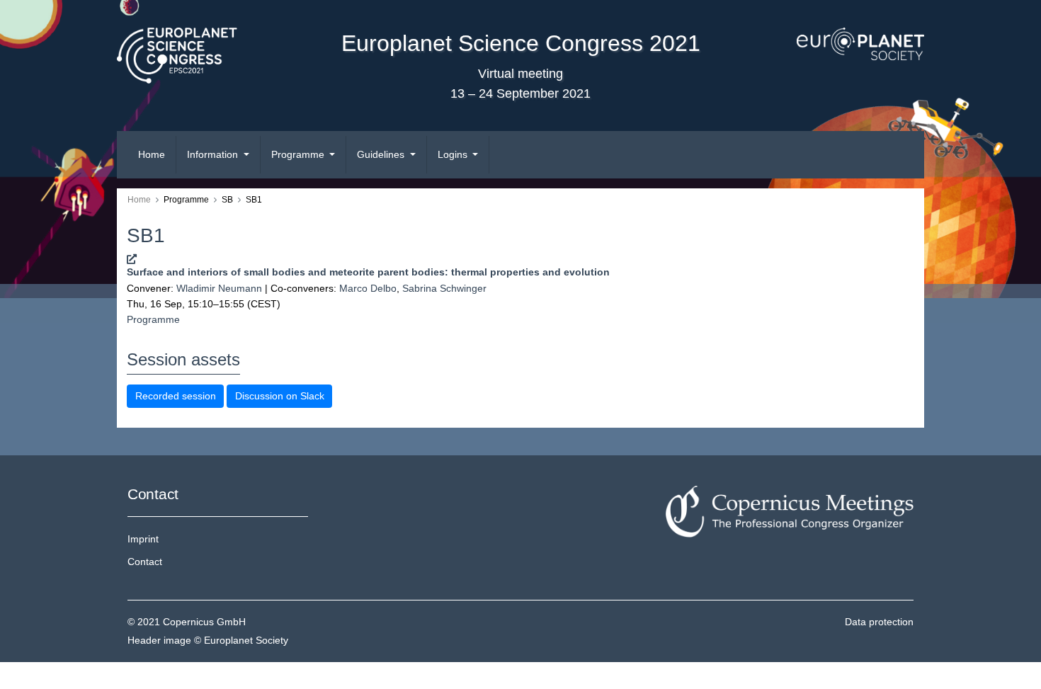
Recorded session (175, 396)
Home (151, 154)
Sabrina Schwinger (444, 288)
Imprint (143, 539)
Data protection (879, 621)
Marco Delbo (368, 288)
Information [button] (214, 154)
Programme (153, 319)
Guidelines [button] (382, 154)
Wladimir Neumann (219, 288)
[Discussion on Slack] (132, 259)
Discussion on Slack (279, 396)
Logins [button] (454, 154)
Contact (144, 561)
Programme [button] (299, 154)
